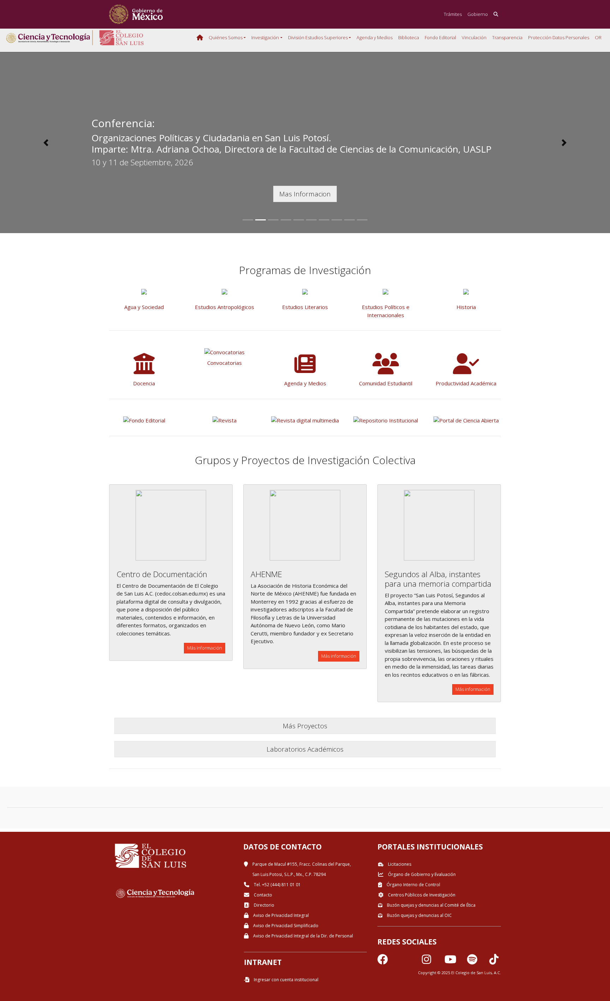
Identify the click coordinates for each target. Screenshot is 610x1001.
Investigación (265, 37)
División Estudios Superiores (318, 37)
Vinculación (474, 37)
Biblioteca (408, 37)
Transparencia (507, 37)
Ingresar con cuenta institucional (285, 980)
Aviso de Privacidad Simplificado (285, 926)
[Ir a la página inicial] (136, 14)
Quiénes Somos (226, 37)
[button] (45, 142)
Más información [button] (204, 648)
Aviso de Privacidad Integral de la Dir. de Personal (302, 936)
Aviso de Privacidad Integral (280, 915)
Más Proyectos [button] (305, 725)
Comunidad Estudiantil (385, 383)
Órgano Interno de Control (412, 885)
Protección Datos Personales (558, 37)
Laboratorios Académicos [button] (305, 749)
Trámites (453, 14)
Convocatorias (224, 362)
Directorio (263, 905)
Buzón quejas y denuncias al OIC (419, 915)
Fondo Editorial (440, 37)
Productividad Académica (466, 383)
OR (598, 37)
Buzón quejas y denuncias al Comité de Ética (431, 905)
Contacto (262, 895)
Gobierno (477, 14)
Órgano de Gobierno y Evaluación (421, 874)
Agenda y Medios (375, 37)
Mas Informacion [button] (305, 193)
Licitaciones (399, 864)
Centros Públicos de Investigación (421, 895)
